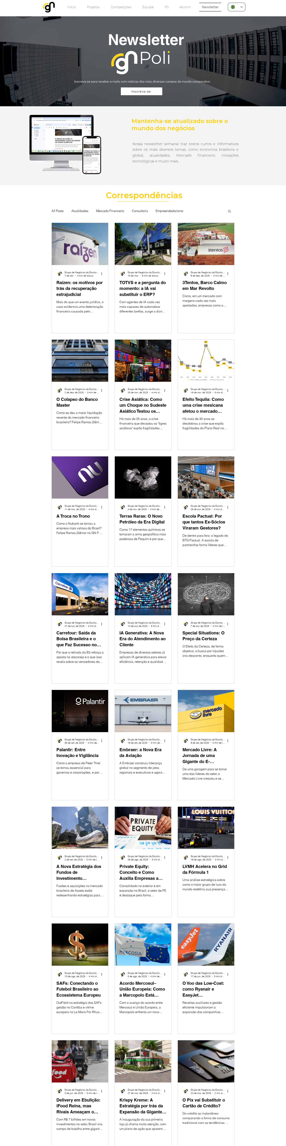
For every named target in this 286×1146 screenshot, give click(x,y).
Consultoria (140, 211)
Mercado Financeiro (110, 211)
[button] (229, 211)
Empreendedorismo (169, 211)
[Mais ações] (103, 273)
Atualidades (79, 211)
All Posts (58, 211)
